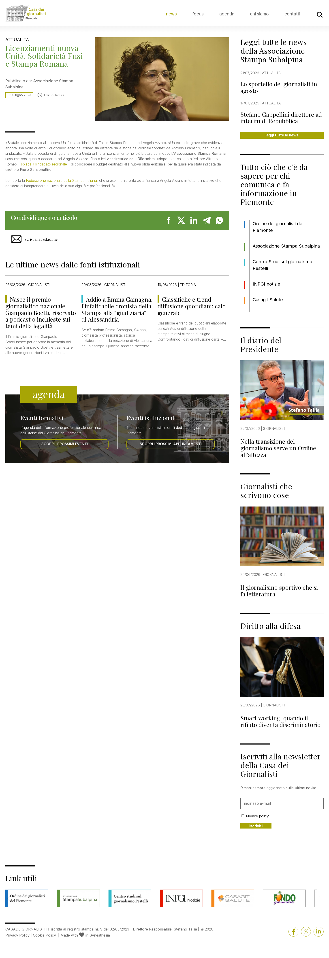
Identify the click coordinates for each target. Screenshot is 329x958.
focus (198, 14)
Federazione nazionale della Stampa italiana (61, 180)
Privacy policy (257, 816)
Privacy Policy (17, 935)
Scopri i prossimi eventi (64, 444)
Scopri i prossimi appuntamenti (171, 444)
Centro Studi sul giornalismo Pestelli (282, 265)
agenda (226, 14)
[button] (321, 898)
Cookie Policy (44, 935)
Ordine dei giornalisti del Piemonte (278, 227)
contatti (292, 14)
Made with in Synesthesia (85, 935)
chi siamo (259, 14)
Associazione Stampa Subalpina (286, 246)
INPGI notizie (266, 284)
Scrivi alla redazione (41, 239)
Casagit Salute (268, 299)
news (171, 14)
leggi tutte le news (282, 135)
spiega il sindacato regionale (44, 164)
